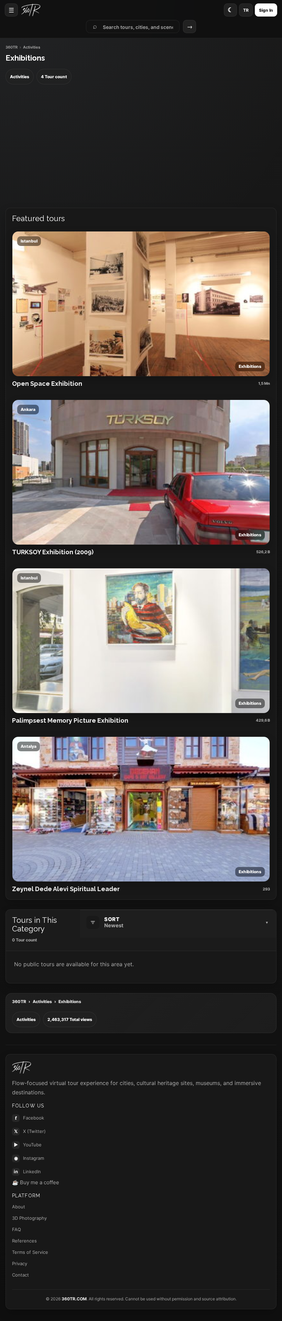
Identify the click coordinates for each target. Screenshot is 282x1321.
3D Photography (29, 1218)
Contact (20, 1275)
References (24, 1240)
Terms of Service (30, 1252)
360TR (12, 47)
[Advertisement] (141, 146)
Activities (42, 1001)
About (18, 1206)
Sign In (266, 10)
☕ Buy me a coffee (35, 1182)
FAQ (16, 1229)
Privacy (19, 1263)
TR (246, 10)
